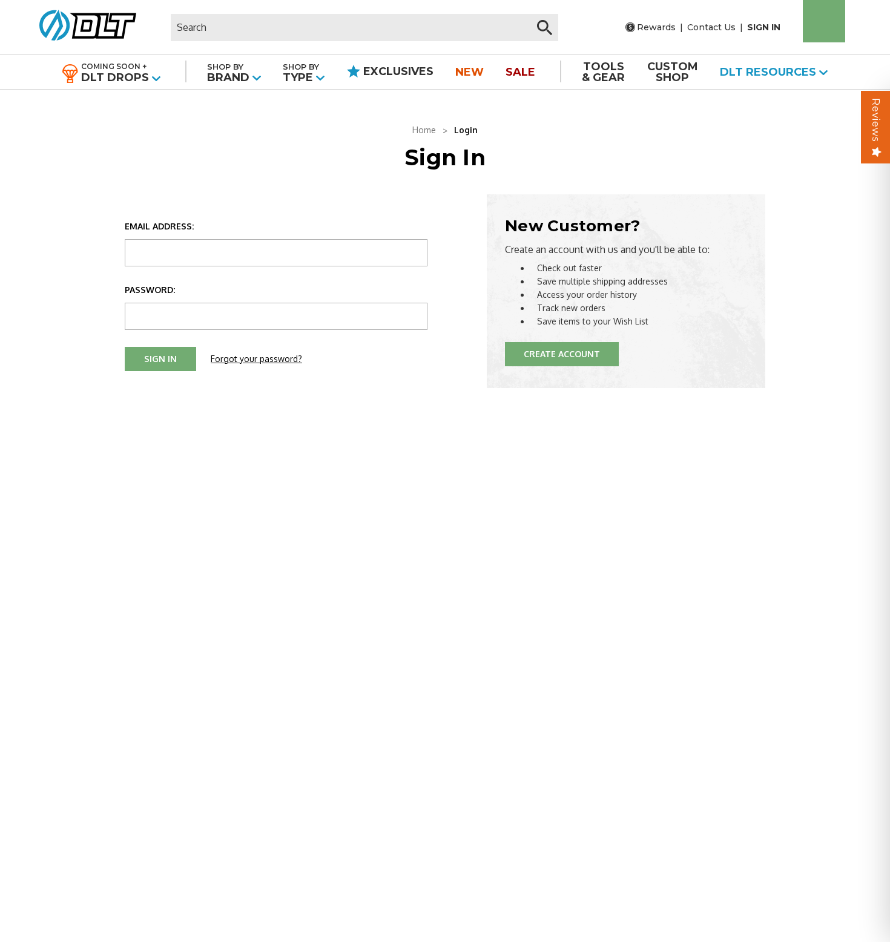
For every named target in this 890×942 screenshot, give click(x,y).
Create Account (562, 354)
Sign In (763, 27)
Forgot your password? (256, 359)
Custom (672, 72)
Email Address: (159, 226)
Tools (603, 72)
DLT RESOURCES (769, 72)
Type (301, 73)
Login (466, 130)
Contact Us (711, 27)
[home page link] (83, 27)
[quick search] (544, 27)
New (469, 72)
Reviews (876, 120)
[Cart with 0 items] (824, 21)
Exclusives (396, 71)
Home (424, 130)
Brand (229, 73)
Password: (150, 290)
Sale (520, 72)
